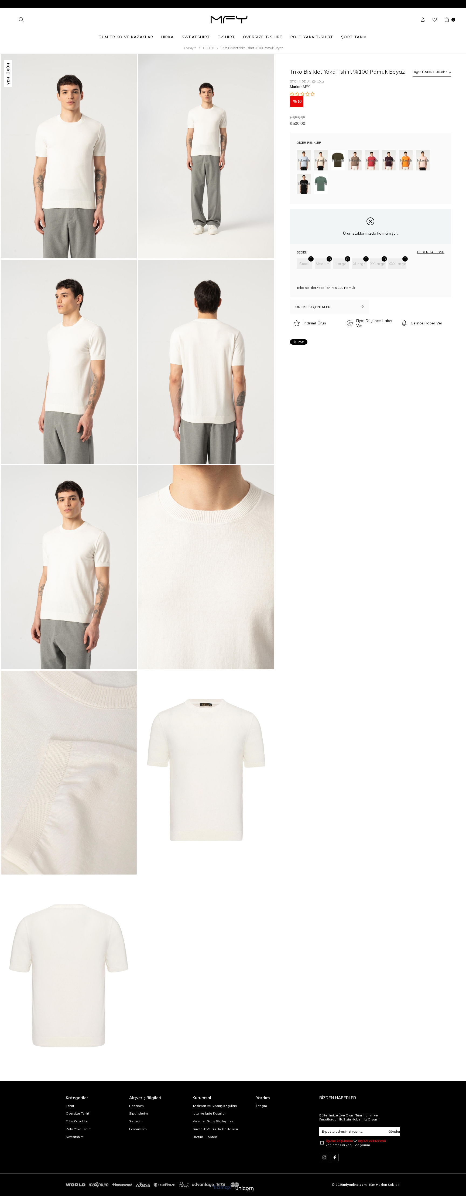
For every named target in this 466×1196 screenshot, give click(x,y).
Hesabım (136, 1106)
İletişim (261, 1106)
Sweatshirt (74, 1137)
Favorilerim (138, 1129)
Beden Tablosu (430, 252)
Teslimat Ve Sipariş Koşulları (215, 1106)
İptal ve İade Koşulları (210, 1113)
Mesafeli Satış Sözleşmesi (213, 1121)
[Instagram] (324, 1157)
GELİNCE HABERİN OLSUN (311, 259)
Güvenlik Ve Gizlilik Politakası (215, 1129)
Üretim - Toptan (205, 1137)
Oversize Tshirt (77, 1113)
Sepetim (136, 1121)
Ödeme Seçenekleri (313, 307)
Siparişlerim (138, 1113)
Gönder (394, 1131)
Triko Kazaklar (77, 1121)
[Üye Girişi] (422, 20)
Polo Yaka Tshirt (78, 1129)
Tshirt (70, 1106)
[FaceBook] (335, 1157)
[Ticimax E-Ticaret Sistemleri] (233, 1189)
